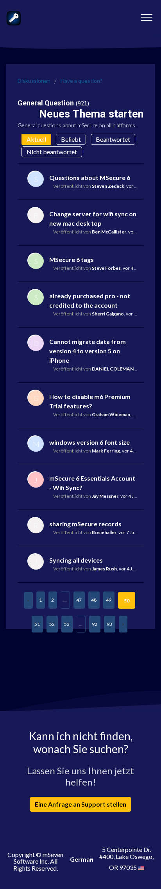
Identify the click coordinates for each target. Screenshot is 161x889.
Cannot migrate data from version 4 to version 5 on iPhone (87, 351)
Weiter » (123, 624)
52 (52, 624)
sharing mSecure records (85, 523)
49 (108, 600)
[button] (146, 15)
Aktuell (36, 139)
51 (37, 624)
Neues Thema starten (91, 114)
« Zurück (28, 600)
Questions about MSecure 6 (89, 177)
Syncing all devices (76, 560)
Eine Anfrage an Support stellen (80, 804)
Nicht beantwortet (52, 151)
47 (79, 600)
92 (94, 624)
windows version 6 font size (89, 442)
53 (67, 624)
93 (109, 624)
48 (94, 600)
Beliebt (71, 139)
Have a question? (81, 80)
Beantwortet (113, 139)
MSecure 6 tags (71, 259)
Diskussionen (34, 80)
